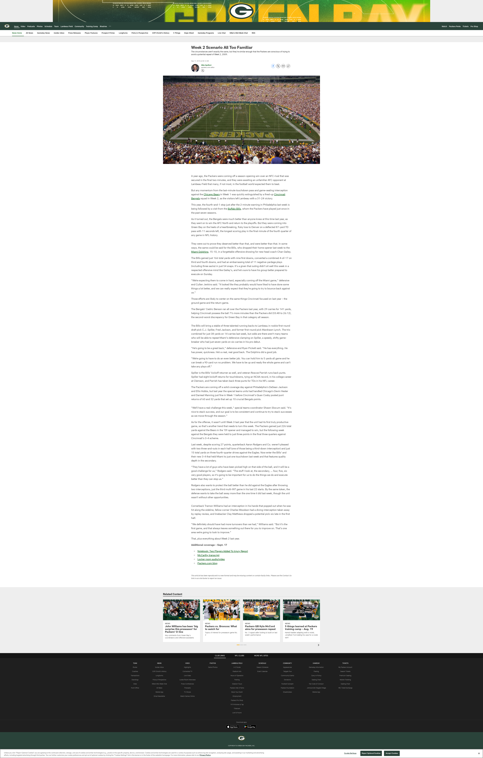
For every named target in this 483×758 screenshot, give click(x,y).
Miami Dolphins (199, 251)
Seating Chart (316, 680)
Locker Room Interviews (187, 680)
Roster (135, 667)
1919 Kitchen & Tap (237, 704)
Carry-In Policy (316, 675)
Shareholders (287, 692)
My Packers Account (345, 667)
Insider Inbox (159, 667)
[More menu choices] (110, 26)
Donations (287, 680)
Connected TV (187, 671)
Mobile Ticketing (345, 680)
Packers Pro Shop (237, 700)
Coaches (135, 671)
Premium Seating (345, 675)
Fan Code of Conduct (316, 684)
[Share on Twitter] (278, 67)
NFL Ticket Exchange (345, 688)
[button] (238, 645)
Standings (135, 680)
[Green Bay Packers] (241, 738)
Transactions (135, 675)
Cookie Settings (350, 753)
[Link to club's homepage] (7, 26)
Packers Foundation (287, 688)
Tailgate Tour (287, 671)
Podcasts (187, 688)
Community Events (287, 675)
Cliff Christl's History (159, 671)
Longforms (159, 675)
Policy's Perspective (159, 680)
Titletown (237, 708)
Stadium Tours (237, 684)
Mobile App (159, 692)
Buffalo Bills (234, 208)
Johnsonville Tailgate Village (316, 688)
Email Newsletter (159, 696)
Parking (237, 680)
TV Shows (187, 692)
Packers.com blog (207, 563)
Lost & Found (237, 712)
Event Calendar (262, 671)
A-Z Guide (237, 667)
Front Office (135, 688)
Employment (237, 696)
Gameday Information (316, 667)
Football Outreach (287, 684)
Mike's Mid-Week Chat (159, 684)
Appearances (287, 667)
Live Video (187, 675)
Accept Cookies (392, 753)
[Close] (479, 753)
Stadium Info (237, 671)
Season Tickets (345, 671)
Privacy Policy (205, 755)
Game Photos (212, 667)
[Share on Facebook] (273, 67)
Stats (135, 684)
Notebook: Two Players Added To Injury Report (222, 551)
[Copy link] (288, 66)
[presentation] (319, 645)
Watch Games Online (187, 696)
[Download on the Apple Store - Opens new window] (232, 727)
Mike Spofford (206, 65)
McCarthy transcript (208, 555)
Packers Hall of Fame (237, 688)
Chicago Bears (212, 194)
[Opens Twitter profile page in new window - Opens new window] (202, 70)
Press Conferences (187, 684)
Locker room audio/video (211, 559)
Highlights (187, 667)
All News (159, 688)
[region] (241, 753)
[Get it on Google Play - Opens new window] (250, 728)
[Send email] (283, 67)
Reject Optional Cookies (371, 753)
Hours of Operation (237, 675)
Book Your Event (237, 692)
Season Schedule (262, 667)
